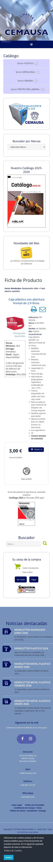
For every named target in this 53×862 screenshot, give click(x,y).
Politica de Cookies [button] (13, 851)
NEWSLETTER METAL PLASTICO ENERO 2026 (32, 702)
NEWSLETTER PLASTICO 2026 (31, 648)
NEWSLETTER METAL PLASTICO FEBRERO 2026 (32, 684)
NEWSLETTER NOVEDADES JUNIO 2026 (29, 631)
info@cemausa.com (27, 773)
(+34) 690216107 (28, 797)
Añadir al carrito (37, 450)
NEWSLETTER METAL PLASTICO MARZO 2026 (32, 665)
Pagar (33, 579)
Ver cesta (21, 579)
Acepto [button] (8, 857)
